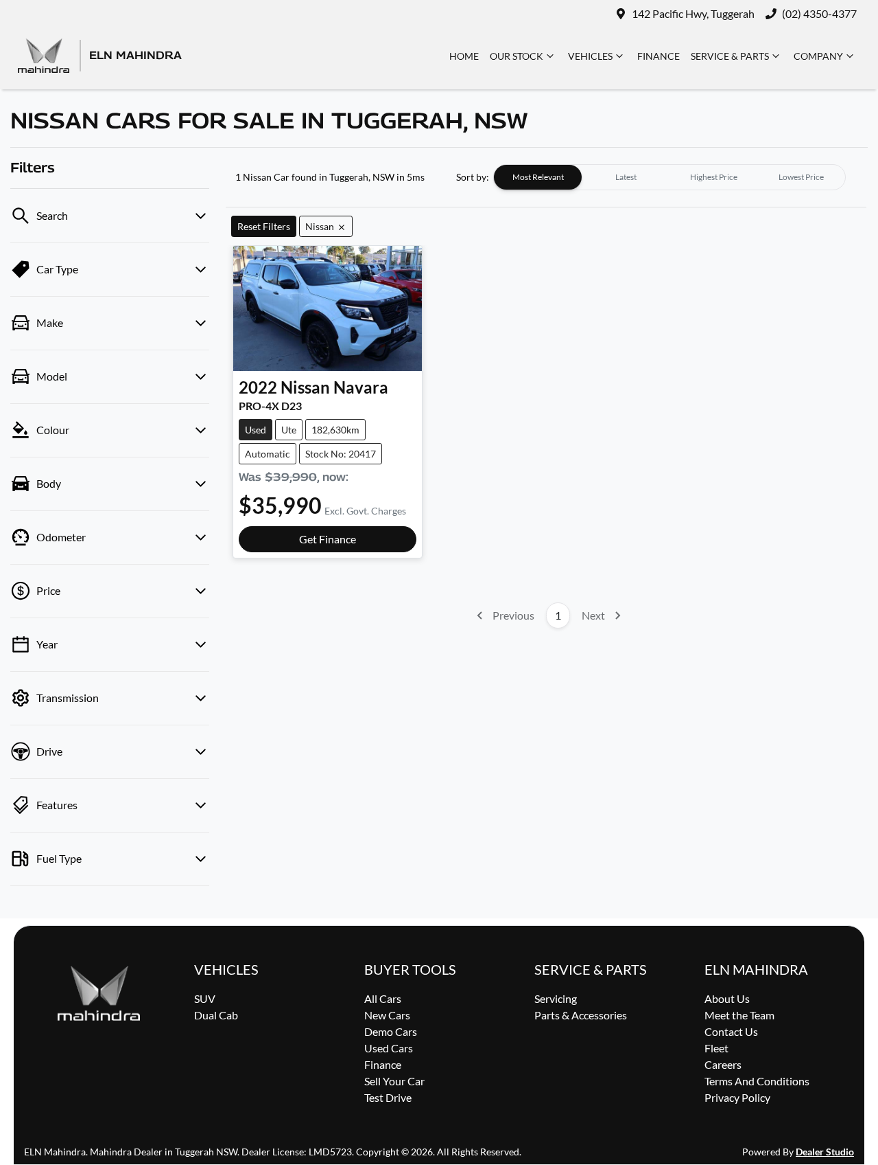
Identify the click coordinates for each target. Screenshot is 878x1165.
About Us (727, 998)
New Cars (387, 1014)
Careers (722, 1064)
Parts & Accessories (580, 1014)
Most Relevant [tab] (538, 177)
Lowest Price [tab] (801, 177)
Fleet (716, 1047)
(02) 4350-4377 (819, 13)
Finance (658, 56)
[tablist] (669, 177)
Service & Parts (730, 56)
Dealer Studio (825, 1151)
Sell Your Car (394, 1080)
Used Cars (388, 1047)
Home (464, 56)
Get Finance (327, 538)
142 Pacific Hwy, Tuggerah (693, 13)
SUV (204, 998)
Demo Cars (390, 1031)
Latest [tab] (626, 177)
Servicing (555, 998)
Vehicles (590, 56)
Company (818, 56)
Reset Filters (263, 226)
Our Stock (516, 56)
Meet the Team (739, 1014)
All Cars (382, 998)
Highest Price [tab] (713, 177)
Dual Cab (216, 1014)
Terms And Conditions (756, 1080)
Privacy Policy (737, 1097)
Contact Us (731, 1031)
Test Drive (388, 1097)
